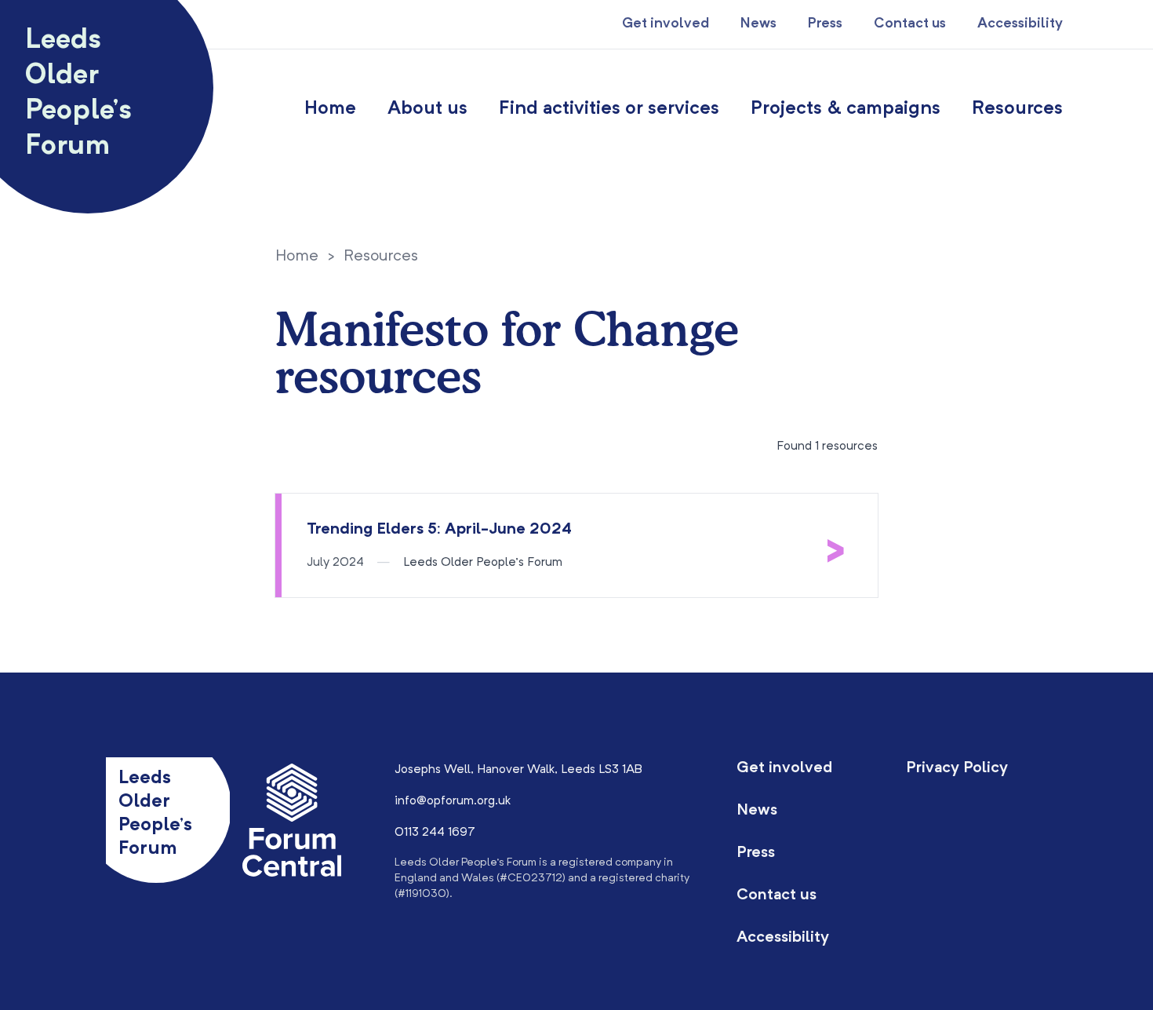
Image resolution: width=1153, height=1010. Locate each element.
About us (427, 109)
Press (825, 23)
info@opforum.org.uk (453, 801)
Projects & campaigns (845, 109)
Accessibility (1020, 23)
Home (330, 109)
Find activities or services (609, 109)
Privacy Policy (957, 768)
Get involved (665, 23)
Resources (1017, 109)
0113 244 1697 (435, 832)
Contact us (910, 23)
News (758, 23)
